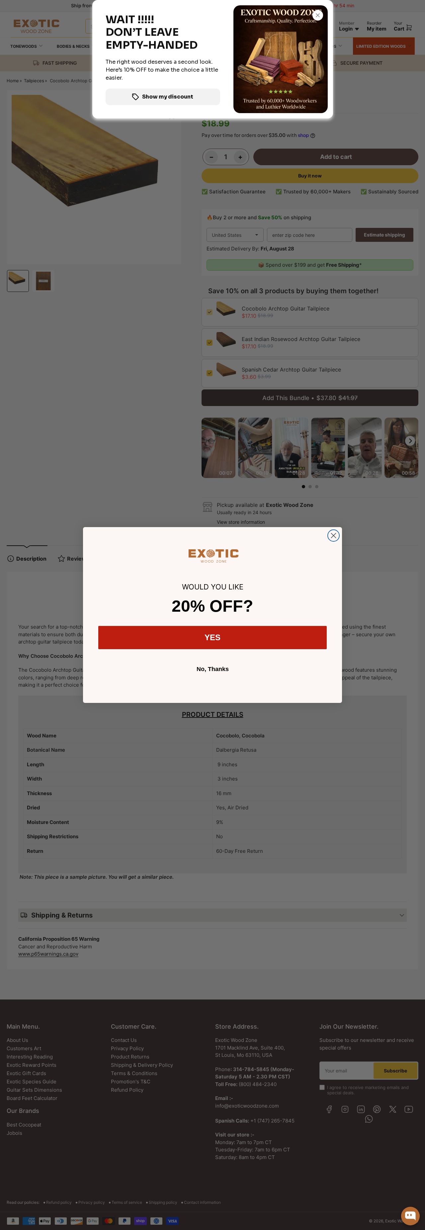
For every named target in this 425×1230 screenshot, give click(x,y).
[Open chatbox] (410, 1216)
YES (212, 637)
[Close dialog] (333, 535)
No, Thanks (213, 669)
